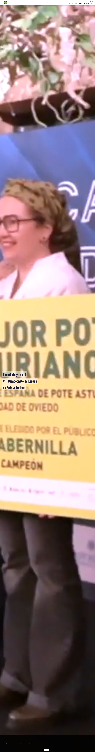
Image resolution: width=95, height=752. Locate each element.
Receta (91, 3)
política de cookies (7, 741)
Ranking (80, 3)
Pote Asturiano (73, 3)
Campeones (86, 3)
